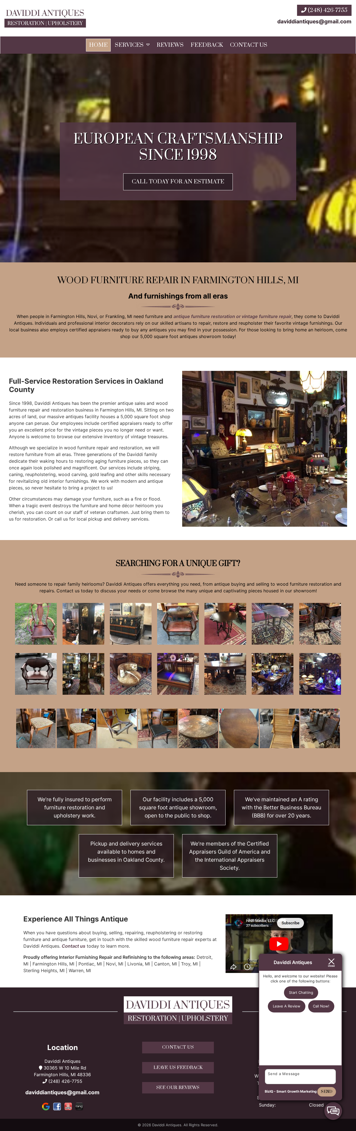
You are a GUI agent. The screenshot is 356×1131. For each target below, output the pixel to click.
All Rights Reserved (200, 1125)
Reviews (170, 45)
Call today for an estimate (178, 181)
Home (98, 45)
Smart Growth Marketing (296, 1091)
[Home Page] (45, 18)
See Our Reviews (177, 1088)
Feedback (207, 45)
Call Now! (321, 1006)
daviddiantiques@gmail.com (314, 21)
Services (129, 45)
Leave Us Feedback (178, 1068)
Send (326, 1091)
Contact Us (248, 45)
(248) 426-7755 (326, 10)
